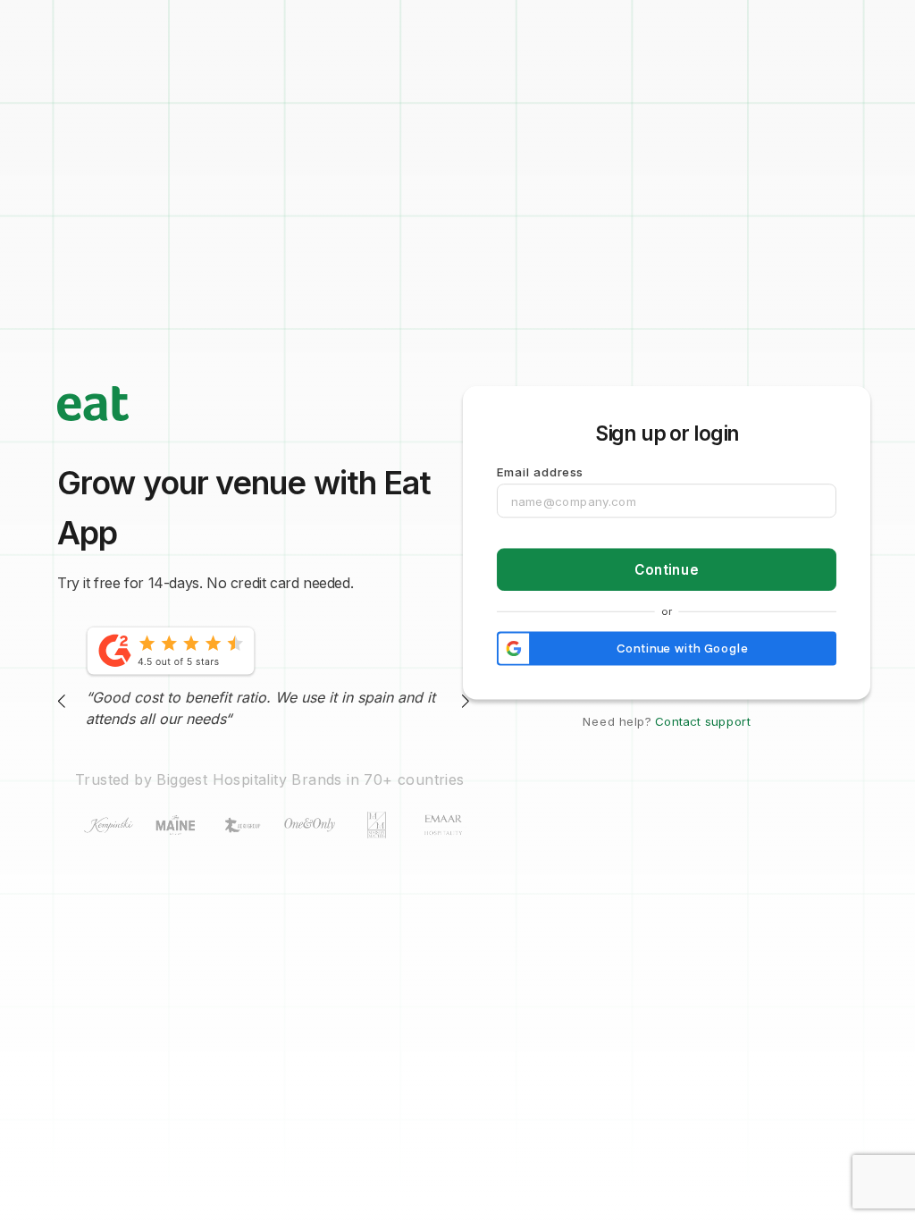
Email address (540, 472)
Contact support (702, 721)
